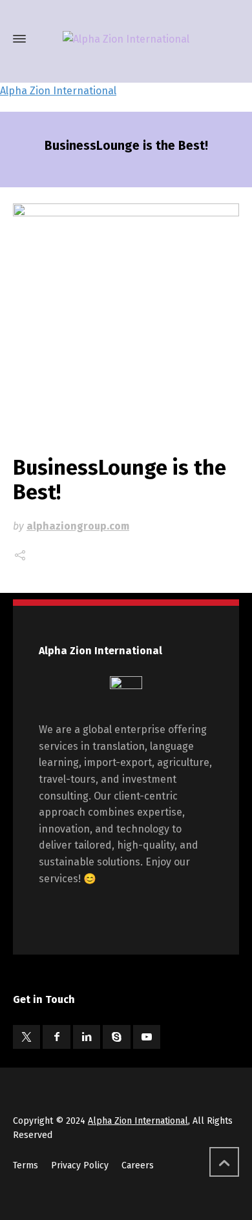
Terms (25, 1165)
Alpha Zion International (58, 91)
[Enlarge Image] (126, 316)
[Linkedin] (86, 1037)
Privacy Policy (80, 1165)
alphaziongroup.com (77, 526)
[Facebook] (56, 1037)
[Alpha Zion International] (126, 39)
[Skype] (116, 1037)
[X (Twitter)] (26, 1037)
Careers (137, 1165)
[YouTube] (146, 1037)
